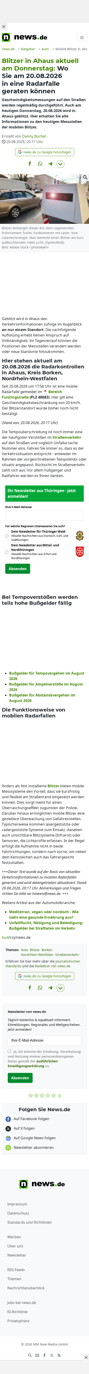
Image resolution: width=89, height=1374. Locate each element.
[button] (44, 152)
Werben (14, 1236)
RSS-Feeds (16, 1269)
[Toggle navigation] (82, 37)
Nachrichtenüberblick (26, 1288)
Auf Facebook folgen (31, 1118)
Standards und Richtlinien (29, 1222)
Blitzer (35, 950)
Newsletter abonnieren (33, 1147)
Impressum (17, 1204)
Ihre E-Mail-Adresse (19, 507)
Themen (14, 1278)
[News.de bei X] (52, 1354)
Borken (47, 950)
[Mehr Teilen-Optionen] (60, 164)
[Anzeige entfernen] (86, 1357)
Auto (24, 950)
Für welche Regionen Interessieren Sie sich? (36, 526)
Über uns (15, 1246)
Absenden (18, 568)
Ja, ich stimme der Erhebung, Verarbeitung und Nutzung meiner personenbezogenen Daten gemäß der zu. (44, 1058)
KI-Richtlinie (17, 1311)
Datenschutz (18, 1213)
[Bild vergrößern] (85, 177)
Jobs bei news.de (21, 1302)
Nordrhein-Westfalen (37, 954)
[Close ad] (3, 26)
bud (5, 937)
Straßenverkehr (67, 954)
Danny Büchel (34, 136)
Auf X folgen (24, 1128)
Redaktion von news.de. (53, 966)
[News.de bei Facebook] (44, 1354)
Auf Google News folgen (34, 1137)
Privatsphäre (18, 1320)
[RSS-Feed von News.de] (59, 1354)
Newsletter (16, 1255)
